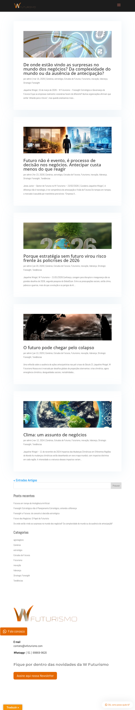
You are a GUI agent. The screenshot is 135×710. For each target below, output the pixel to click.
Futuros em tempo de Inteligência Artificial (32, 503)
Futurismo (86, 78)
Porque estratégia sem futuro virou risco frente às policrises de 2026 (64, 258)
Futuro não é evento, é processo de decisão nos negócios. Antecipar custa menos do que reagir (62, 164)
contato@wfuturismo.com (28, 646)
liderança (103, 78)
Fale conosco (16, 631)
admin (29, 78)
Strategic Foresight (31, 82)
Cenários (50, 78)
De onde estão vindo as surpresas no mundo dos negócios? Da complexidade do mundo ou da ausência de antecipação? (67, 69)
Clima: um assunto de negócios (55, 435)
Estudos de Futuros (72, 78)
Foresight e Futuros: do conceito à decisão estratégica (36, 513)
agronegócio (19, 539)
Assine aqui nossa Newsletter (35, 676)
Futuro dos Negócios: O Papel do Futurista (31, 518)
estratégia (58, 78)
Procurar (116, 485)
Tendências (45, 178)
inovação (95, 78)
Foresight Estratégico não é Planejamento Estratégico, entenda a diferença (45, 508)
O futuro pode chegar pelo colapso (58, 347)
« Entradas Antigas (25, 480)
